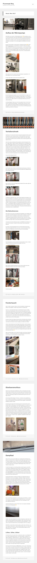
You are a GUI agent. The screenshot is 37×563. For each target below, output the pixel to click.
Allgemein (13, 294)
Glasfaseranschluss (13, 387)
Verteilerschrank (12, 131)
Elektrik (17, 294)
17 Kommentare (22, 294)
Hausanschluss (14, 436)
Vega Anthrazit (10, 45)
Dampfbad (9, 455)
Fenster (17, 378)
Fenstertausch (11, 303)
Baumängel (14, 378)
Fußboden (13, 558)
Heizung (13, 112)
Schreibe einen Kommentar (20, 112)
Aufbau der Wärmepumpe (15, 33)
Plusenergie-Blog (8, 4)
